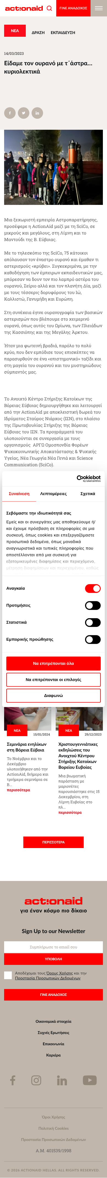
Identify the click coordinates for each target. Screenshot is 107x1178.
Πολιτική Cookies (53, 1128)
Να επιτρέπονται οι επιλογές (53, 679)
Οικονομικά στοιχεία (54, 1021)
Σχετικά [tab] (87, 493)
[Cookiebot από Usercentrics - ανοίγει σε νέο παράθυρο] (77, 478)
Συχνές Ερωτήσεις (53, 1032)
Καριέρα (53, 1055)
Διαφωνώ (53, 695)
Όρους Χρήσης (60, 973)
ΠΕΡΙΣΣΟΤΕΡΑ (54, 842)
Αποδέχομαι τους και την (51, 976)
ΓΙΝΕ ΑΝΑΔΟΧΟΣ (73, 8)
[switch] (93, 605)
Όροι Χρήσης (53, 1117)
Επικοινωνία (53, 1044)
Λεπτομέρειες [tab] (53, 493)
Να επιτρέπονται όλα (53, 663)
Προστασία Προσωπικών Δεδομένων (48, 978)
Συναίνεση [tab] (19, 493)
